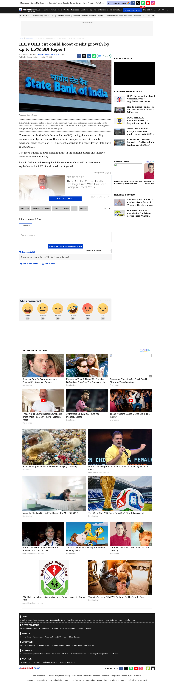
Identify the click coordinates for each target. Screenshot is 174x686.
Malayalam (24, 3)
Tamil (72, 3)
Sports (93, 10)
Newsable (34, 3)
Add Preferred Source (117, 3)
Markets (84, 10)
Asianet (29, 668)
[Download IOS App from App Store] (153, 668)
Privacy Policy (64, 676)
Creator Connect (133, 10)
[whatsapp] (143, 3)
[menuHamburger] (163, 10)
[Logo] (30, 10)
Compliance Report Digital (121, 676)
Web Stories (89, 645)
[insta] (153, 3)
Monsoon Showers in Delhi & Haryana (88, 16)
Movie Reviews (66, 628)
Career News (77, 645)
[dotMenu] (155, 10)
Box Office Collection (82, 628)
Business (75, 10)
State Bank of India (61, 209)
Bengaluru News (129, 620)
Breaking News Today (29, 620)
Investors (137, 676)
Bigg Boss (54, 628)
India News (60, 620)
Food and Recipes (41, 645)
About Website (39, 676)
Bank (74, 209)
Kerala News (98, 620)
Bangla (78, 3)
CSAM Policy (77, 676)
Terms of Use (52, 676)
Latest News (50, 10)
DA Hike (65, 654)
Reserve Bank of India (41, 209)
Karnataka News (84, 620)
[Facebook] (133, 3)
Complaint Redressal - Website (96, 676)
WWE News (62, 637)
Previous (149, 15)
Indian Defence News (113, 620)
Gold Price (56, 654)
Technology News (95, 654)
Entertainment (105, 10)
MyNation (99, 3)
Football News (51, 637)
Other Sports (74, 637)
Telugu (66, 3)
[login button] (159, 10)
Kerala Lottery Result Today (43, 16)
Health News (55, 645)
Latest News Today (47, 620)
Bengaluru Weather (67, 662)
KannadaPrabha (55, 3)
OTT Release (43, 628)
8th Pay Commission (78, 654)
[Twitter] (138, 3)
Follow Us (107, 56)
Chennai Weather (51, 662)
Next (153, 15)
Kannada (43, 3)
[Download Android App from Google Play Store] (148, 668)
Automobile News (110, 654)
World (66, 10)
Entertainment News (28, 628)
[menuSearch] (168, 10)
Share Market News (42, 654)
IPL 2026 (147, 10)
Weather (23, 662)
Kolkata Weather (63, 16)
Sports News (25, 637)
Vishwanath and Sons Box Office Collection (123, 16)
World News (72, 620)
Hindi (85, 3)
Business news (26, 654)
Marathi (91, 3)
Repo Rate (24, 209)
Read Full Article (65, 199)
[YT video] (148, 3)
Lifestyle (117, 10)
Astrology (66, 645)
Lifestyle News (26, 645)
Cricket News (37, 637)
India (60, 10)
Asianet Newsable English (49, 54)
